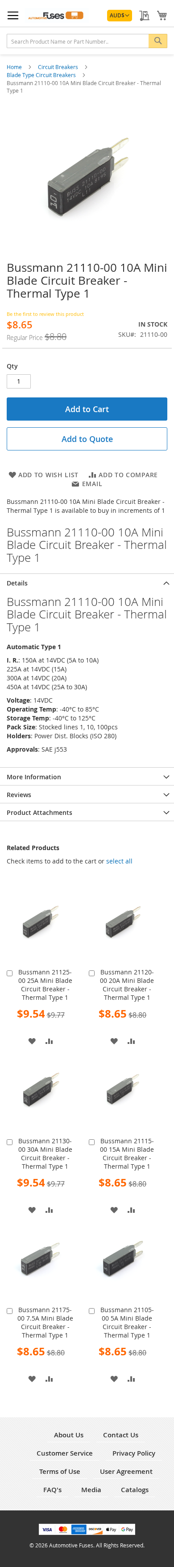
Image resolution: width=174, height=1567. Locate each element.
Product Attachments (39, 812)
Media (91, 1489)
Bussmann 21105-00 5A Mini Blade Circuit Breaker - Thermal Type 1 (127, 1322)
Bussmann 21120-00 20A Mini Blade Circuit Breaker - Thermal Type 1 (127, 985)
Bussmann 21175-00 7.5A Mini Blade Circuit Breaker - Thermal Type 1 (45, 1322)
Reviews (19, 794)
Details (17, 583)
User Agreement (126, 1471)
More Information (34, 777)
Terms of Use (59, 1471)
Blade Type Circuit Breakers (42, 74)
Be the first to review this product (45, 314)
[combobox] (87, 41)
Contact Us (120, 1435)
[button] (119, 15)
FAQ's (52, 1489)
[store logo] (57, 15)
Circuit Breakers (58, 66)
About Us (68, 1435)
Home (15, 66)
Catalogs (135, 1489)
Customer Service (65, 1453)
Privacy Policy (133, 1453)
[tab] (87, 582)
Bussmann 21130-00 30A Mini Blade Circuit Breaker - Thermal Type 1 (45, 1153)
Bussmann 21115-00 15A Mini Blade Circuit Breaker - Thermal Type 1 (127, 1153)
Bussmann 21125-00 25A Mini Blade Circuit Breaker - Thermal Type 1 (45, 985)
